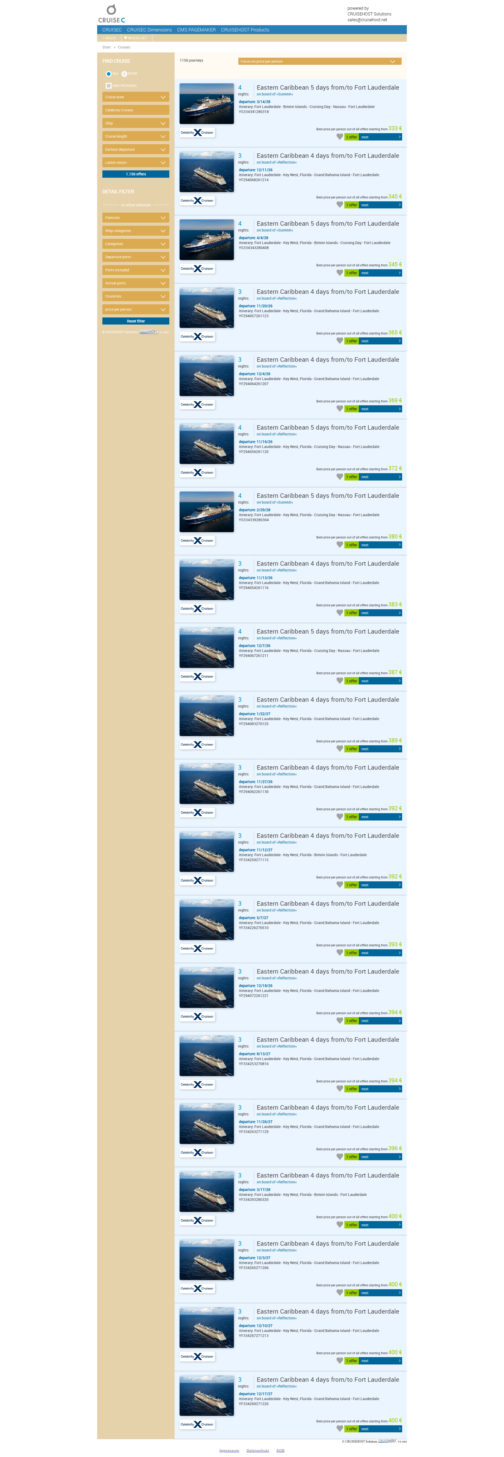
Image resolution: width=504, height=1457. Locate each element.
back (111, 37)
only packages (124, 85)
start (106, 47)
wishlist (137, 37)
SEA (115, 73)
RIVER (132, 73)
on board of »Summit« (328, 89)
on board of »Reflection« (328, 158)
